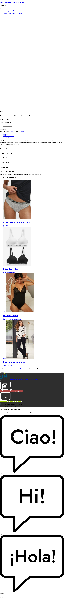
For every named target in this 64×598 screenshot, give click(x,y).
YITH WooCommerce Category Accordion (12, 2)
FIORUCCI (21, 131)
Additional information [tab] (8, 136)
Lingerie (13, 131)
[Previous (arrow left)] (0, 597)
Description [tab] (6, 134)
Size (1, 126)
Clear (13, 126)
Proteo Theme (20, 369)
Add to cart (3, 129)
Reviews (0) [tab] (6, 138)
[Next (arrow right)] (2, 597)
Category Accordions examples (12, 11)
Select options (11, 226)
